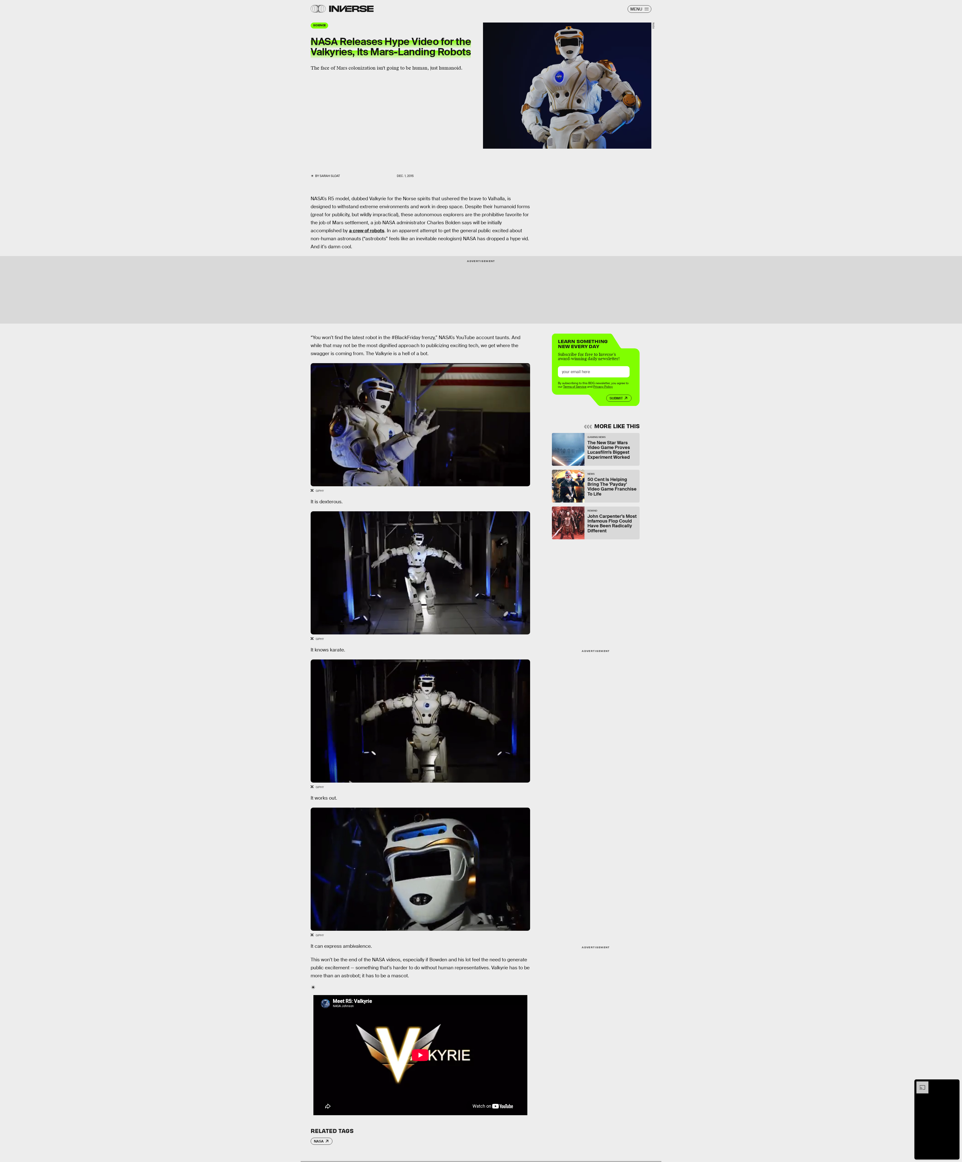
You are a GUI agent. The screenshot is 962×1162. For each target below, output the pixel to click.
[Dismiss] (954, 1084)
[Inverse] (351, 9)
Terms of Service (574, 387)
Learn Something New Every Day (583, 343)
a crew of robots (366, 230)
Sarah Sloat (330, 176)
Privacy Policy (603, 387)
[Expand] (920, 1084)
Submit (616, 398)
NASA (319, 1141)
